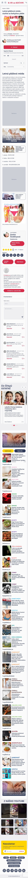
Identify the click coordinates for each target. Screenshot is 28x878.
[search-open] (5, 2)
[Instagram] (4, 870)
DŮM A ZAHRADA (17, 546)
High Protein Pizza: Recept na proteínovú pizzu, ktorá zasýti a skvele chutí (18, 524)
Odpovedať (9, 328)
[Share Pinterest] (14, 255)
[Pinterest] (16, 870)
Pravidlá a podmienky (14, 860)
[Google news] (20, 870)
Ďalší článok (20, 262)
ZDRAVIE (14, 494)
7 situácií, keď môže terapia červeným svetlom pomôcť (17, 497)
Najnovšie (19, 451)
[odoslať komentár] (22, 317)
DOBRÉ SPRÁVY (16, 599)
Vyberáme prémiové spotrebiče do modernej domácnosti (18, 734)
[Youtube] (8, 870)
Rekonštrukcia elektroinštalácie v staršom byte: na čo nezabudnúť (17, 685)
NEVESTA (14, 467)
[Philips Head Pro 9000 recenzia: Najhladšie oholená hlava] (21, 822)
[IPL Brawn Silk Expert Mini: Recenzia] (21, 831)
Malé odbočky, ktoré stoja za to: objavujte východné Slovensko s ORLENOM (18, 603)
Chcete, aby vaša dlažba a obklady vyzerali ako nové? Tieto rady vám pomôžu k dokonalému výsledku (18, 657)
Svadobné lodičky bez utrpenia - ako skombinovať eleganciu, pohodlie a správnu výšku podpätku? (18, 472)
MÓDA (7, 8)
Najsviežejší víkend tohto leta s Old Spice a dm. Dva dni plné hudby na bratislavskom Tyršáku (18, 457)
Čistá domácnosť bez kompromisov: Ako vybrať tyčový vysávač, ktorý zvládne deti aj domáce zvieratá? (18, 762)
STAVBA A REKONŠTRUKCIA (17, 679)
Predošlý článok (6, 261)
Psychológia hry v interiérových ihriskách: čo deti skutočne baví (17, 630)
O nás (6, 857)
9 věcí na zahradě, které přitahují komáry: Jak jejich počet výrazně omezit (18, 550)
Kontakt (13, 857)
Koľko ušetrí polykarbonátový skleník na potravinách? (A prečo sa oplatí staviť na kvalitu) (18, 642)
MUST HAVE (15, 479)
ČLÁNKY (14, 572)
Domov (4, 8)
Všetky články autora (15, 243)
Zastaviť (14, 59)
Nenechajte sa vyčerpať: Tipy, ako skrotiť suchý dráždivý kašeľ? (18, 577)
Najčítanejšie (8, 451)
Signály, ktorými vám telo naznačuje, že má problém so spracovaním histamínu (18, 510)
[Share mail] (21, 255)
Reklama (21, 857)
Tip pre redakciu (14, 866)
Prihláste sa (7, 275)
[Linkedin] (23, 870)
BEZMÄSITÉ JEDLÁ (17, 743)
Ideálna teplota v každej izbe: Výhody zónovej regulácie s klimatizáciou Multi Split (17, 721)
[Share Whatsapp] (7, 255)
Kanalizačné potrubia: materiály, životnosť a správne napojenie (18, 708)
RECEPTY (14, 520)
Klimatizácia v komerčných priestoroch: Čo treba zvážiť (18, 696)
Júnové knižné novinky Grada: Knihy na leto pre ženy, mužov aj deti (18, 772)
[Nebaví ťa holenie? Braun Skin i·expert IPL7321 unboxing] (7, 831)
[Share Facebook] (3, 255)
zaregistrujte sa (14, 283)
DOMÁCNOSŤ (15, 652)
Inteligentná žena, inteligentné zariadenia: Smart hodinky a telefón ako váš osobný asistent (18, 589)
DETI (13, 625)
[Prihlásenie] (2, 2)
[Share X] (11, 255)
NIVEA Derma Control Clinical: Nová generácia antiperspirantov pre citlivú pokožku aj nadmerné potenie (18, 616)
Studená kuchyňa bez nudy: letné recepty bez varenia (18, 746)
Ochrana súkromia (14, 863)
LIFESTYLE (15, 610)
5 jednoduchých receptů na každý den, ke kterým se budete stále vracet (18, 562)
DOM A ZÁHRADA (17, 637)
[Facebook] (12, 870)
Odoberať (21, 851)
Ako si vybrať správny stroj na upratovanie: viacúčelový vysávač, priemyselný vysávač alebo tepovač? (18, 669)
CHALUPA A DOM (17, 705)
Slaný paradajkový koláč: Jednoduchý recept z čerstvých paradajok (17, 536)
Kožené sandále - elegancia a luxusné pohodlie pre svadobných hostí (18, 484)
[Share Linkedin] (18, 255)
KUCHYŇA (15, 731)
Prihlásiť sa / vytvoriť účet (14, 290)
